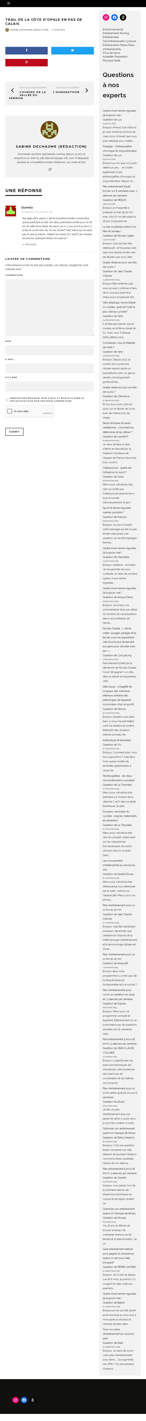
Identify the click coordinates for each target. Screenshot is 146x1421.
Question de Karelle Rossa (118, 874)
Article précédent (33, 88)
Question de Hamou (114, 709)
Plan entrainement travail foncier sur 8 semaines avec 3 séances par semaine (120, 191)
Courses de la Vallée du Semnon (27, 95)
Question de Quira (113, 476)
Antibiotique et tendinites (117, 740)
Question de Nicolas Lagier (118, 235)
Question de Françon (115, 517)
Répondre (30, 244)
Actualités (108, 56)
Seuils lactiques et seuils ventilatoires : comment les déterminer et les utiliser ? (118, 427)
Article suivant (68, 88)
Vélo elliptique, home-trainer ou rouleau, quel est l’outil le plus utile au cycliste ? (119, 307)
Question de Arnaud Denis (118, 597)
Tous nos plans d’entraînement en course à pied (118, 1334)
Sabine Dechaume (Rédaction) (29, 30)
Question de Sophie (114, 1003)
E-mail (10, 359)
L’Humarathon (66, 92)
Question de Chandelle (116, 557)
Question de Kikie (113, 1342)
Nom (9, 341)
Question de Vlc (112, 744)
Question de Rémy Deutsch (118, 1137)
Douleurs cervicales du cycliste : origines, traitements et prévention (120, 816)
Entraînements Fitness (115, 45)
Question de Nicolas (114, 1217)
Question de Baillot (114, 1302)
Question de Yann (113, 316)
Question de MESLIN (114, 200)
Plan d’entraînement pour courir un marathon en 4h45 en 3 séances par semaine (118, 994)
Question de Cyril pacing (117, 655)
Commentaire (15, 275)
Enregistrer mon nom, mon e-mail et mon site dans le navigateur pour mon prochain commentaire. (47, 399)
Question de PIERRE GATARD (119, 1267)
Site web (11, 377)
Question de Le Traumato (117, 784)
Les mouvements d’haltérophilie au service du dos (119, 865)
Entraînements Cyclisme (122, 41)
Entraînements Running (116, 33)
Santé (117, 60)
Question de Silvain (114, 1101)
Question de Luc (112, 119)
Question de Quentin (114, 1177)
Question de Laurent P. (116, 436)
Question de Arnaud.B (115, 963)
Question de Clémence (116, 396)
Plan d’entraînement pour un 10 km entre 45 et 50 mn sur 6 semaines (120, 1093)
